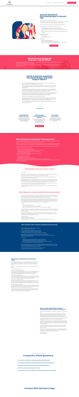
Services (50, 2)
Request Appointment (71, 2)
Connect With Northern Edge (39, 388)
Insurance (55, 2)
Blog (59, 2)
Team (46, 2)
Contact (62, 2)
